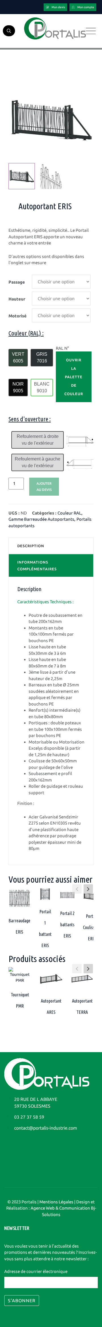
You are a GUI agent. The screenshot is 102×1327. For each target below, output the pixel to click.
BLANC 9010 (42, 387)
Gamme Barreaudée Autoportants (41, 519)
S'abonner (21, 1300)
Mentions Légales (56, 1201)
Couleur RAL (69, 513)
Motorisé (17, 315)
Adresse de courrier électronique (35, 1271)
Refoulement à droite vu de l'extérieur (38, 440)
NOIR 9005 (18, 387)
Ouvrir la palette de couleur (73, 377)
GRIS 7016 (41, 357)
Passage (16, 282)
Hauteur (16, 299)
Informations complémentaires (37, 565)
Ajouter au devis (44, 486)
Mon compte (85, 7)
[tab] (51, 545)
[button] (88, 889)
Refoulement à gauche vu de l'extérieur (37, 462)
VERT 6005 (18, 357)
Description (30, 546)
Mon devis (58, 7)
